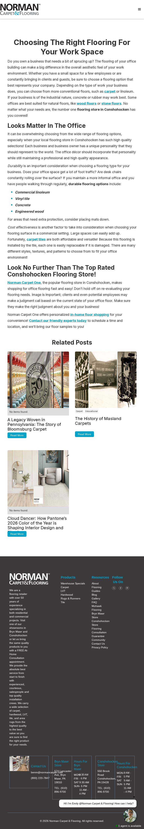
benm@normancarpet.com (47, 772)
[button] (139, 9)
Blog (94, 594)
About (95, 583)
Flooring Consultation (99, 630)
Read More (17, 435)
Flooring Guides (96, 589)
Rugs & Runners (70, 598)
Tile (63, 602)
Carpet (65, 587)
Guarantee (98, 636)
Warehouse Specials (73, 583)
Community (98, 639)
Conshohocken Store (101, 623)
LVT (63, 590)
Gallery (96, 598)
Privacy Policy (100, 647)
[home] (20, 9)
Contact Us (98, 643)
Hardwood (67, 594)
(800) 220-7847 (40, 778)
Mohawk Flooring (97, 607)
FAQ (94, 602)
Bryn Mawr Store (98, 615)
